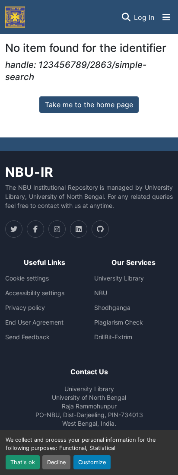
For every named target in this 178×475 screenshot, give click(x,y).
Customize (92, 462)
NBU (100, 293)
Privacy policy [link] (25, 308)
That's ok (22, 462)
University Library (119, 278)
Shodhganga (112, 308)
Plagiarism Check (118, 322)
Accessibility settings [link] (34, 293)
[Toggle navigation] (166, 17)
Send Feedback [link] (27, 337)
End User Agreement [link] (34, 322)
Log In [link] (144, 17)
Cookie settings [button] (27, 278)
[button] (15, 17)
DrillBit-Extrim (113, 337)
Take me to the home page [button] (89, 104)
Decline (56, 462)
